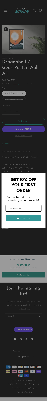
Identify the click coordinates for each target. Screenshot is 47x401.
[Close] (42, 176)
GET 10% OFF (23, 218)
